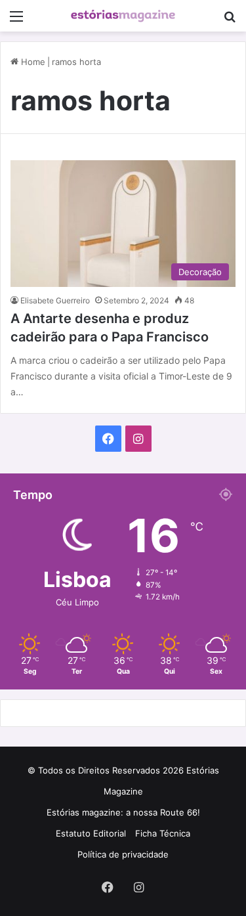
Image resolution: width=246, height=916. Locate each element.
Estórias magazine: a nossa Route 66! (123, 812)
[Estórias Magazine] (123, 15)
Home (31, 61)
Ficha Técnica (162, 833)
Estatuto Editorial (91, 833)
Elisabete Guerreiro (55, 300)
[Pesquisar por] (229, 20)
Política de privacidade (123, 854)
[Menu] (16, 20)
